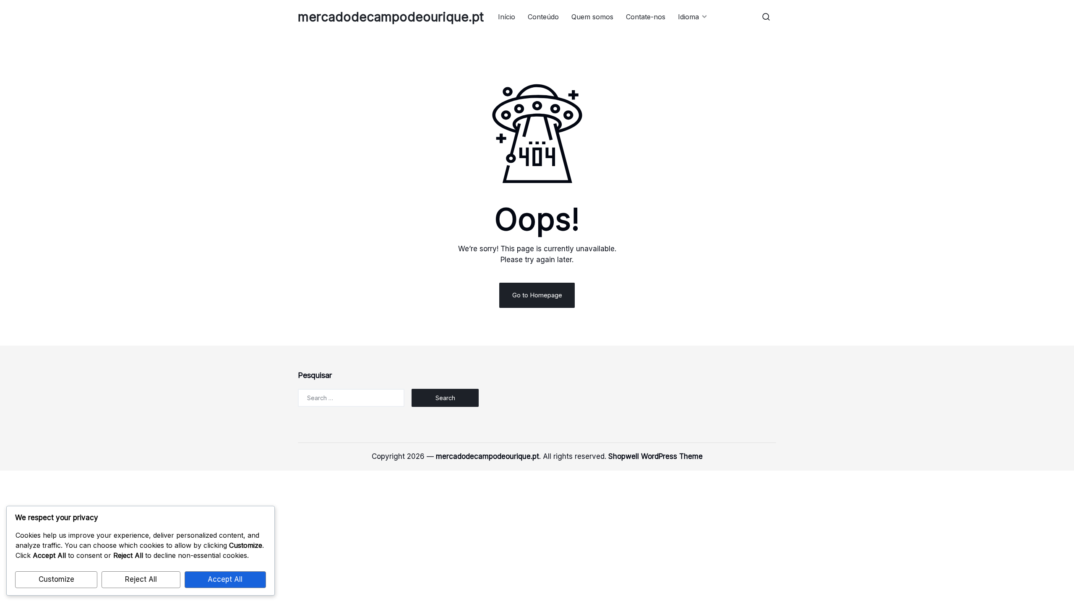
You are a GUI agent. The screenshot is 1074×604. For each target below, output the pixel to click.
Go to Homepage (537, 295)
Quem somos (592, 17)
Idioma (688, 17)
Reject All (141, 579)
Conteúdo (543, 17)
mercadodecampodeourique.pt (391, 16)
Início (506, 17)
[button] (766, 17)
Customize (56, 579)
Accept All (225, 579)
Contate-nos (645, 17)
